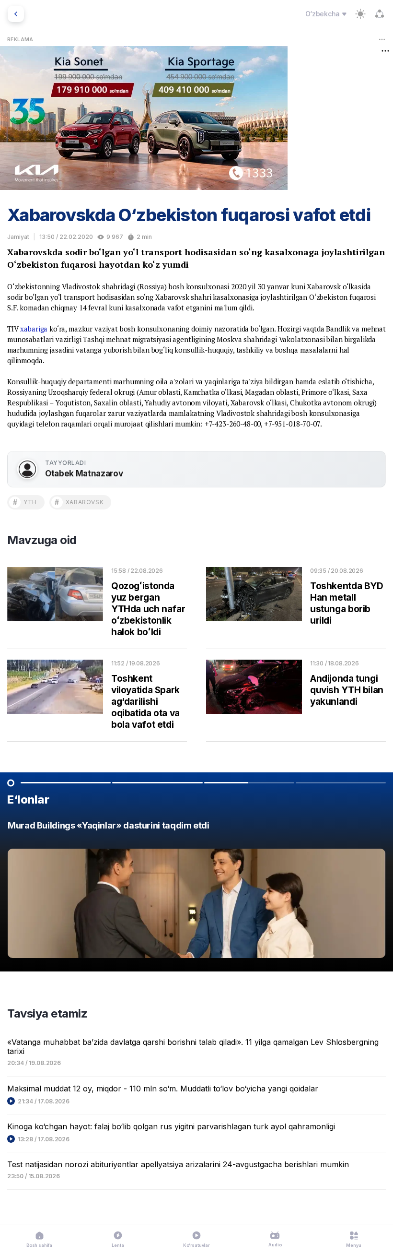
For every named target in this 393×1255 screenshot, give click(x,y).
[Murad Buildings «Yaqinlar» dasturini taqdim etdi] (196, 892)
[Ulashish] (379, 14)
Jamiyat (18, 236)
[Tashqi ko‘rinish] (360, 14)
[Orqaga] (16, 14)
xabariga (33, 328)
